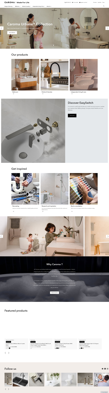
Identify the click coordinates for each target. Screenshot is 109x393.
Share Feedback (104, 392)
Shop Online (8, 341)
